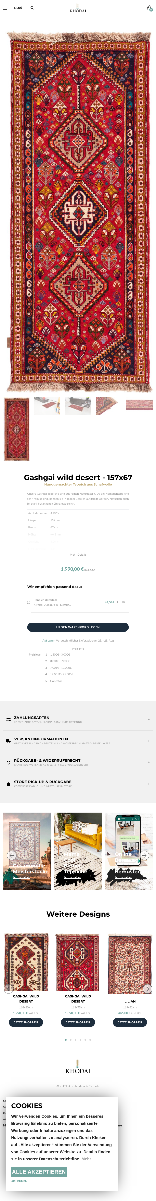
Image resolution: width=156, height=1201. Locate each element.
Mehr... (88, 1159)
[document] (62, 1144)
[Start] (78, 1066)
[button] (78, 719)
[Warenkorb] (148, 8)
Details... (65, 604)
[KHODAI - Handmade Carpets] (78, 8)
